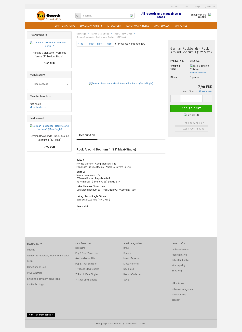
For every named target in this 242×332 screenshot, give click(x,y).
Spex (126, 279)
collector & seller (180, 260)
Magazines (181, 25)
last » (110, 43)
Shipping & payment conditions (43, 279)
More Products (38, 107)
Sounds (127, 253)
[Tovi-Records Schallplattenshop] (48, 15)
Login (197, 6)
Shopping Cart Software (108, 323)
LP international (65, 25)
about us (174, 6)
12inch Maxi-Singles (137, 25)
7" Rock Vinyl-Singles (86, 279)
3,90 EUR (49, 63)
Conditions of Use (36, 267)
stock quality (178, 265)
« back (90, 43)
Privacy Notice (34, 273)
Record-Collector (132, 274)
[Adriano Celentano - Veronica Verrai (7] (49, 44)
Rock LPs (80, 248)
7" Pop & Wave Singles (87, 274)
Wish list (210, 6)
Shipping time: (175, 67)
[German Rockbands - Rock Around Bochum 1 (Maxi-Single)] (121, 83)
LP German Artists (91, 25)
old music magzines (182, 289)
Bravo (126, 248)
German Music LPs (85, 258)
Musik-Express (131, 258)
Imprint (31, 249)
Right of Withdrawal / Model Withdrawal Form (48, 258)
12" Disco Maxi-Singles (87, 269)
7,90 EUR (49, 146)
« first (81, 43)
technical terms (180, 249)
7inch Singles (162, 25)
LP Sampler (114, 25)
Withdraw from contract (41, 315)
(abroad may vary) (198, 73)
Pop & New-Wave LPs (86, 253)
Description (87, 135)
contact (176, 300)
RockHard (128, 269)
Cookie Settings (35, 284)
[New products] (68, 35)
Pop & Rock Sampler (86, 263)
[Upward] (233, 327)
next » (100, 43)
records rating (179, 254)
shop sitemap (179, 294)
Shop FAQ (177, 270)
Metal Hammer (131, 263)
